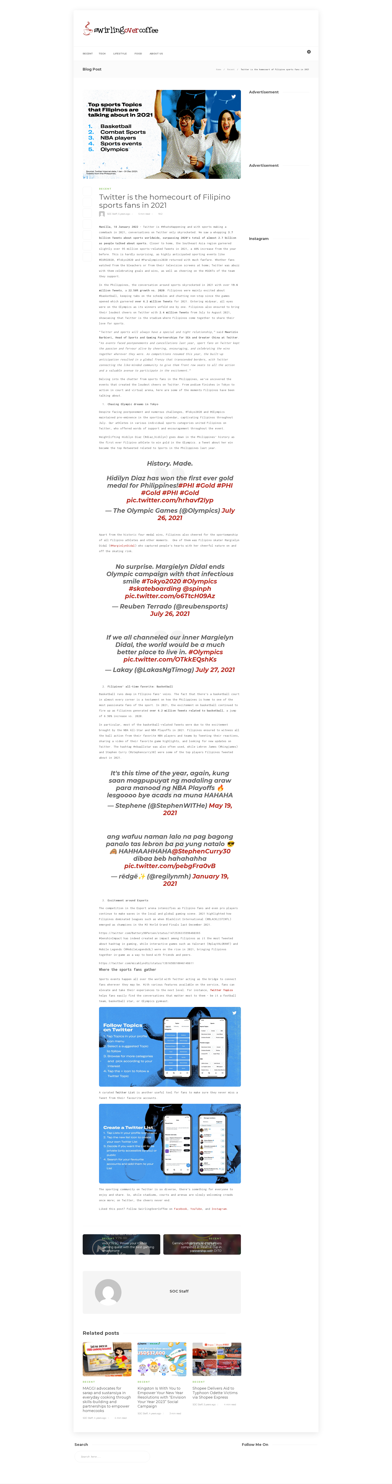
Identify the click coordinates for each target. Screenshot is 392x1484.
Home (218, 69)
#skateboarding (155, 588)
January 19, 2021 (196, 880)
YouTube (196, 1208)
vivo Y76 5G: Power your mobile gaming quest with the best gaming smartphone (128, 1247)
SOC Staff (112, 213)
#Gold (205, 485)
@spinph (197, 588)
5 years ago (124, 213)
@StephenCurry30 (201, 851)
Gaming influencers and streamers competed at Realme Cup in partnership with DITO (197, 1247)
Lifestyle (120, 53)
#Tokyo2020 (161, 581)
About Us (156, 53)
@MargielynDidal (122, 545)
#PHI (186, 485)
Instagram (219, 1208)
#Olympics (200, 581)
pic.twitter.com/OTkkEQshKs (170, 659)
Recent (88, 53)
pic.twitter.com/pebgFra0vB (170, 866)
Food (138, 53)
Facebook (180, 1208)
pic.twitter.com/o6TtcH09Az (170, 596)
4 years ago (100, 1418)
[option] (107, 1380)
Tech (102, 53)
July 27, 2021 (215, 670)
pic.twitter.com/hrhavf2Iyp (170, 500)
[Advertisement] (235, 32)
